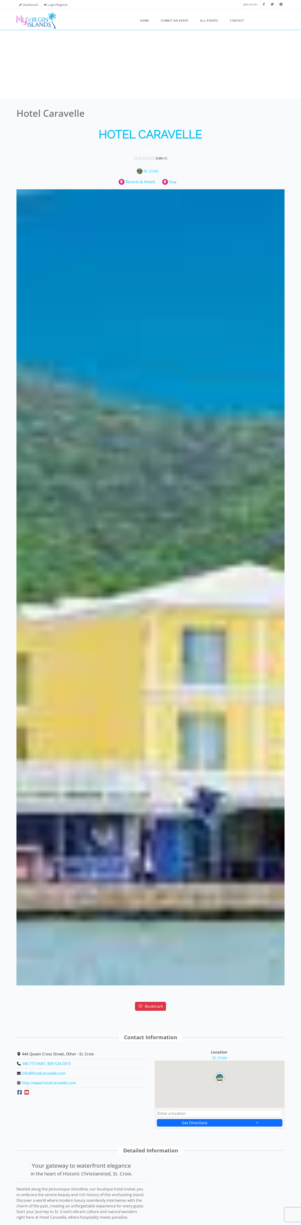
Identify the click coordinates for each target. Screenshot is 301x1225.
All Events (209, 21)
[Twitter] (272, 4)
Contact (237, 21)
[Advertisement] (150, 65)
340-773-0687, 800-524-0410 (46, 1063)
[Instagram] (281, 4)
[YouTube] (27, 1092)
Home (144, 21)
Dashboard (30, 5)
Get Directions (194, 1122)
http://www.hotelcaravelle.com (49, 1082)
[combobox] (219, 1113)
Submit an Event (174, 21)
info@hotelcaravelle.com (44, 1073)
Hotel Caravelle (150, 134)
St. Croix (219, 1057)
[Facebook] (264, 4)
